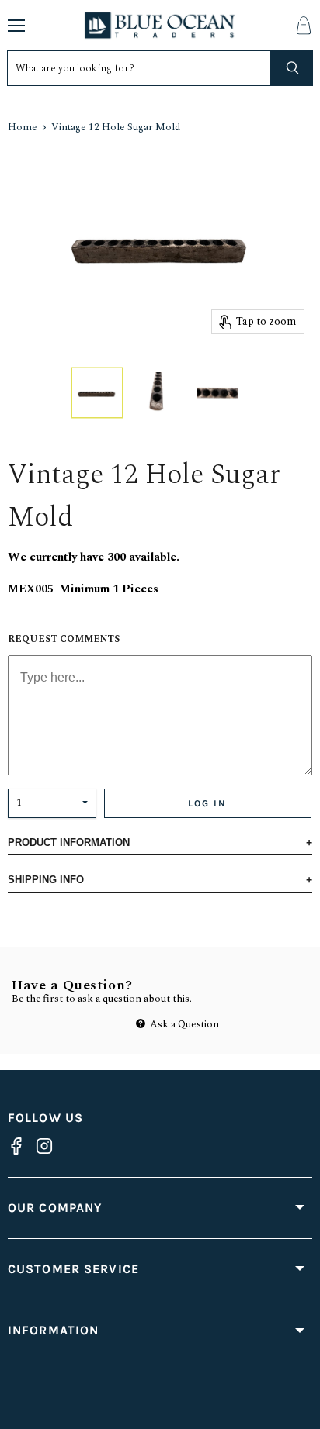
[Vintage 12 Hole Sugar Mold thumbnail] (97, 392)
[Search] (292, 68)
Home (22, 127)
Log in (207, 803)
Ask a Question (183, 1024)
